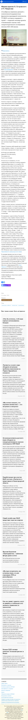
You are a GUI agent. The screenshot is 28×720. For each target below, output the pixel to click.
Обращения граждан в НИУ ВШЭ (7, 694)
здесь (22, 709)
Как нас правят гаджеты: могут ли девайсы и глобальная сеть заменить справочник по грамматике (13, 604)
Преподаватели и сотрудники (7, 688)
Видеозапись (6, 51)
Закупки (2, 692)
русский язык (21, 305)
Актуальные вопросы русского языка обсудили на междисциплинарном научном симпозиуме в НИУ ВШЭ (13, 441)
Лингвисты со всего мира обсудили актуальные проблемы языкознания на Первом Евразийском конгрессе (11, 369)
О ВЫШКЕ (3, 681)
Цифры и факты (4, 683)
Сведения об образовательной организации (10, 702)
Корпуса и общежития (5, 690)
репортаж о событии (6, 305)
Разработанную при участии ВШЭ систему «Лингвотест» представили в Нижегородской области (13, 480)
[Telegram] (4, 282)
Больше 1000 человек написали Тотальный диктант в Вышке (13, 651)
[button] (25, 38)
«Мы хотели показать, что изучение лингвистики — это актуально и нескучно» (12, 404)
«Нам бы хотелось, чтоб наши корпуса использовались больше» (13, 321)
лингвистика (14, 305)
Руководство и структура (6, 685)
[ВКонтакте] (2, 282)
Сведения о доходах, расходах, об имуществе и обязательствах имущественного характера (10, 700)
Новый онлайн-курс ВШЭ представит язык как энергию (13, 519)
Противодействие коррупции (7, 697)
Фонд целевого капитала (6, 695)
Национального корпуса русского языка (11, 251)
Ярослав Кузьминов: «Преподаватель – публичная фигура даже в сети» (13, 553)
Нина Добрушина (8, 69)
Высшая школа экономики (8, 1)
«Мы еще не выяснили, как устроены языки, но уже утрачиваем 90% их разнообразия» (12, 574)
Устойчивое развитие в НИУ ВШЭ (8, 686)
